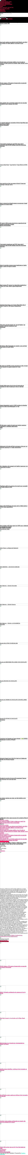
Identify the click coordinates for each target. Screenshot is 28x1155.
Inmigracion (3, 5)
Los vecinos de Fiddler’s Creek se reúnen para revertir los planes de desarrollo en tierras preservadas (12, 822)
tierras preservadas (8, 936)
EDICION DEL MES (4, 8)
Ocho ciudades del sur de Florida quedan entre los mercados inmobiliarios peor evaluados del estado (13, 839)
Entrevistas (3, 11)
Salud (1, 6)
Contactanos (2, 1150)
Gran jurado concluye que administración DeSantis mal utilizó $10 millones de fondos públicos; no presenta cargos (13, 826)
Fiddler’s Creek (14, 935)
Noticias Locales (4, 820)
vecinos (15, 936)
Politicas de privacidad (5, 1152)
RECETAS (2, 10)
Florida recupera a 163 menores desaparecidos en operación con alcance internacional (13, 835)
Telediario (2, 851)
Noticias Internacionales (6, 4)
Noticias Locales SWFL (6, 1)
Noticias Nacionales (5, 3)
